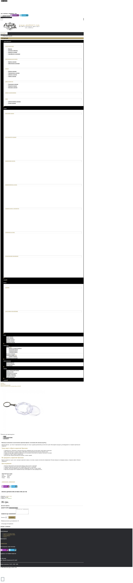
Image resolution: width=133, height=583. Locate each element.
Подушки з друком (12, 87)
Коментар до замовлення (8, 513)
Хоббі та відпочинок (10, 92)
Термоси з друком (12, 74)
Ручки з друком (12, 103)
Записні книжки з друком (14, 101)
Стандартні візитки (13, 352)
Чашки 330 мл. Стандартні (12, 208)
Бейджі (7, 287)
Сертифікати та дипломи (14, 54)
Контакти (6, 438)
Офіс (6, 99)
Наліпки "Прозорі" (13, 356)
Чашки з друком (12, 76)
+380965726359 (12, 481)
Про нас (5, 536)
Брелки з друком (12, 61)
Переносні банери (10, 364)
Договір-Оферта (6, 535)
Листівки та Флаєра (13, 50)
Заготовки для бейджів (11, 311)
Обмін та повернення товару (9, 534)
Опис (4, 436)
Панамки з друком (10, 339)
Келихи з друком (12, 71)
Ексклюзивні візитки (13, 349)
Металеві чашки (9, 113)
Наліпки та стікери (12, 52)
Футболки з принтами (11, 375)
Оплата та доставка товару (9, 533)
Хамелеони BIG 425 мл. (11, 184)
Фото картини (9, 365)
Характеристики (7, 437)
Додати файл (5, 507)
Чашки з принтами (10, 377)
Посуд (7, 68)
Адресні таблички (10, 362)
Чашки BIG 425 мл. (10, 232)
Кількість (3, 517)
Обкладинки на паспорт (14, 63)
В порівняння (10, 523)
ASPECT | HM (9, 496)
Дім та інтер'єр (9, 81)
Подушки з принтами (11, 374)
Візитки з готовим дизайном (15, 348)
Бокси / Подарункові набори (12, 370)
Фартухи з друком (10, 340)
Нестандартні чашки (10, 137)
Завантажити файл (13, 507)
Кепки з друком (9, 337)
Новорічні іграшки (12, 85)
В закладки (4, 523)
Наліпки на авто (10, 371)
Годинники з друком (13, 84)
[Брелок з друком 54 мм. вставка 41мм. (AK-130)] (23, 432)
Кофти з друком (9, 338)
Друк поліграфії (9, 46)
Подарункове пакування (11, 256)
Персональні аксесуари (11, 59)
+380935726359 (5, 481)
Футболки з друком (10, 342)
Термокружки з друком (13, 73)
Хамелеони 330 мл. (10, 161)
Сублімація (7, 526)
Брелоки (3, 526)
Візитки (10, 49)
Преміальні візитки (13, 351)
